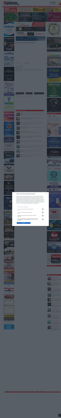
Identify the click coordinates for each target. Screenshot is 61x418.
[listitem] (30, 206)
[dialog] (30, 209)
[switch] (42, 209)
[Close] (47, 194)
